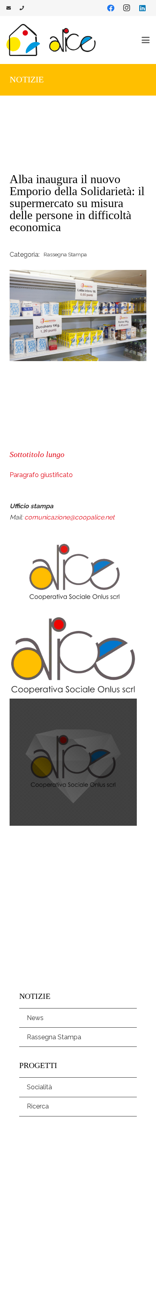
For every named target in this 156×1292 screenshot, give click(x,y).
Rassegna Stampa (54, 1037)
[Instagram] (126, 8)
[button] (145, 40)
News (35, 1018)
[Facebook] (111, 8)
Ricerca (38, 1106)
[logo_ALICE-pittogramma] (23, 40)
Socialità (39, 1087)
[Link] (8, 7)
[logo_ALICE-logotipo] (72, 40)
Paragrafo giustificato (41, 475)
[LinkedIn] (142, 8)
